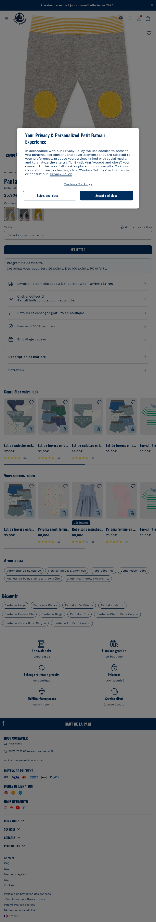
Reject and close (47, 196)
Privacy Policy (61, 174)
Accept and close (106, 196)
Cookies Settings (78, 184)
